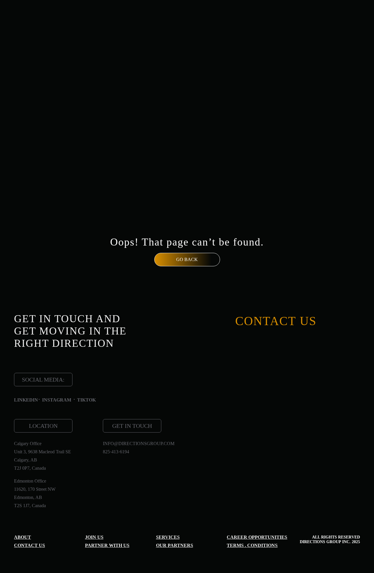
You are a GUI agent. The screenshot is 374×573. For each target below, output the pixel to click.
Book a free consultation (316, 182)
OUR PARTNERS (174, 545)
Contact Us (337, 26)
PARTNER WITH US (107, 545)
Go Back (187, 259)
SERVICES (158, 26)
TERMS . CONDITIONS (252, 545)
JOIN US (94, 537)
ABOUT (22, 537)
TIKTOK (86, 399)
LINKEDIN (26, 399)
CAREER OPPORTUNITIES (257, 537)
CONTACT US (29, 545)
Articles (218, 26)
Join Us (277, 26)
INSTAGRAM (56, 399)
